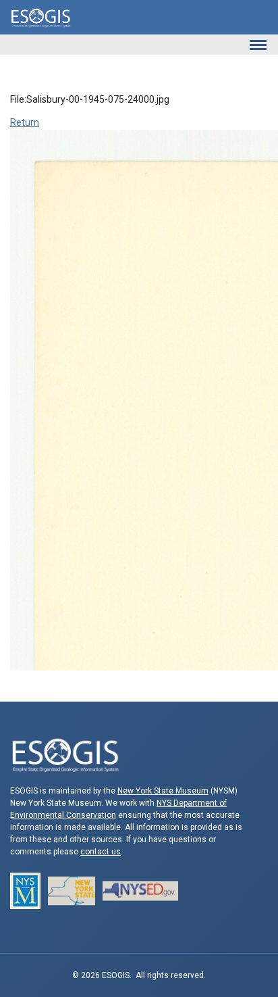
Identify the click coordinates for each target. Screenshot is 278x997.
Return (24, 122)
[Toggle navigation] (258, 44)
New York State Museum (162, 791)
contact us (100, 851)
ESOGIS (40, 17)
